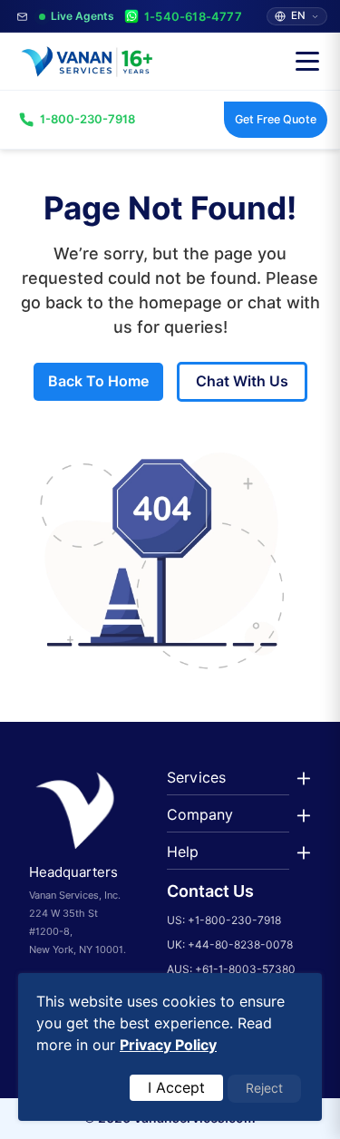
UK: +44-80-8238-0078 (230, 944)
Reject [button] (264, 1088)
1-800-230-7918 (87, 119)
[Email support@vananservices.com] (22, 16)
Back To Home (98, 381)
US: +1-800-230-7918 (224, 920)
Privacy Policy (168, 1045)
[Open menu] (307, 62)
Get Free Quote (275, 119)
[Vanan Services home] (86, 61)
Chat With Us (242, 381)
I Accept (176, 1087)
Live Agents (82, 16)
